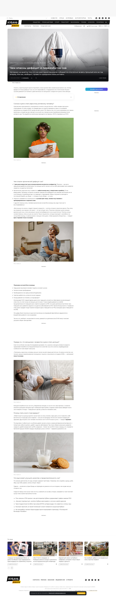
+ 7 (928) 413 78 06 (92, 590)
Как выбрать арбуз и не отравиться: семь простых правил (96, 558)
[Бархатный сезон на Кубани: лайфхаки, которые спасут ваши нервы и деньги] (71, 549)
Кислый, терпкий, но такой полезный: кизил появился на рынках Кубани (40, 506)
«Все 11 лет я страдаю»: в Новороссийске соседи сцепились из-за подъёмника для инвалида (45, 559)
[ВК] (99, 18)
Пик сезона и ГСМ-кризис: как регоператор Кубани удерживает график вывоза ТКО (43, 498)
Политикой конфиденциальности (57, 593)
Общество (37, 555)
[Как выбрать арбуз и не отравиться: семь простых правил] (96, 549)
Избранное (78, 26)
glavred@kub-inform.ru (80, 590)
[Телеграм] (109, 18)
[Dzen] (103, 18)
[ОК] (106, 18)
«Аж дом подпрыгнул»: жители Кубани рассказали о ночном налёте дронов (41, 501)
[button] (81, 593)
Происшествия (12, 555)
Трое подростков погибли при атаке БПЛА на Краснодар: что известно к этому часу (43, 504)
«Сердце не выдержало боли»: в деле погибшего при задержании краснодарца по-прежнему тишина (19, 559)
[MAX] (96, 18)
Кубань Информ (14, 62)
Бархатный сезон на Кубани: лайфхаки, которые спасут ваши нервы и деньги (69, 559)
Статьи (21, 62)
